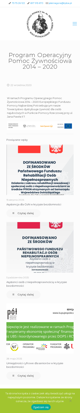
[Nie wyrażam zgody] (70, 401)
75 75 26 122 (18, 3)
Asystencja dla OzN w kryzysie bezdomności (33, 204)
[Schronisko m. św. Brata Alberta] (40, 23)
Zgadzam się (41, 407)
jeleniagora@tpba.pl (60, 3)
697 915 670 (36, 3)
